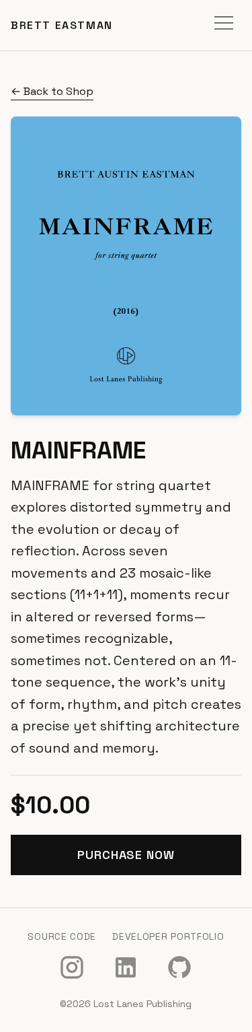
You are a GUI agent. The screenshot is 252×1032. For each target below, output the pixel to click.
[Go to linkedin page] (125, 967)
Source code (62, 936)
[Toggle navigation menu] (223, 25)
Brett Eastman (62, 25)
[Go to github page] (179, 967)
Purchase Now (126, 854)
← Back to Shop (52, 91)
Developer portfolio (168, 936)
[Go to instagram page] (72, 967)
